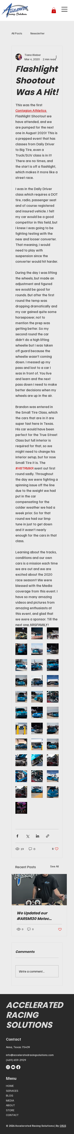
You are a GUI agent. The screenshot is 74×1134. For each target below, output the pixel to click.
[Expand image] (21, 633)
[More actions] (56, 56)
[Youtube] (13, 1067)
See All (54, 866)
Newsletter (37, 33)
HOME (10, 1085)
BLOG (9, 1095)
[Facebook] (18, 1067)
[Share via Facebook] (17, 836)
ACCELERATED (34, 1005)
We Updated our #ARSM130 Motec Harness (33, 915)
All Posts (17, 33)
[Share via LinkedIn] (37, 836)
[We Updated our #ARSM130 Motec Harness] (39, 889)
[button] (53, 10)
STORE (10, 1110)
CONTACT (12, 1115)
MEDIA (10, 1100)
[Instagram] (8, 1067)
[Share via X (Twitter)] (27, 836)
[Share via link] (48, 836)
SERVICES (12, 1090)
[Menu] (64, 9)
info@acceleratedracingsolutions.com (30, 1055)
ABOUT (10, 1105)
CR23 (63, 1125)
